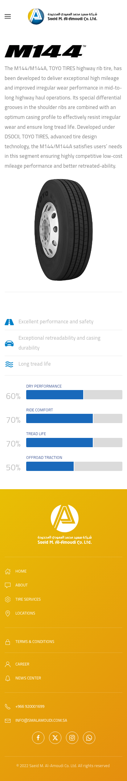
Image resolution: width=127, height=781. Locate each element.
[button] (8, 16)
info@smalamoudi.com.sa (41, 720)
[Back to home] (63, 16)
